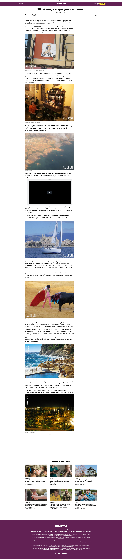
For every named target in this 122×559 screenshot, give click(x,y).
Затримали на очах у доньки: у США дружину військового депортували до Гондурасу (36, 505)
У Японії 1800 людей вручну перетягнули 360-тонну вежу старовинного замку (83, 481)
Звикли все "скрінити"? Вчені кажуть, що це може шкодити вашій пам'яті (85, 505)
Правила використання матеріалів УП (61, 531)
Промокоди (88, 531)
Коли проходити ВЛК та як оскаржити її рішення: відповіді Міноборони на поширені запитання (59, 482)
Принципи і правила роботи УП (78, 531)
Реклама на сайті (34, 531)
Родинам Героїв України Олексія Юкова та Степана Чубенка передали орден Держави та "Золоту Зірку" (60, 506)
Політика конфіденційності (45, 531)
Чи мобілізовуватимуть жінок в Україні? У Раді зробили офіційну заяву (35, 481)
